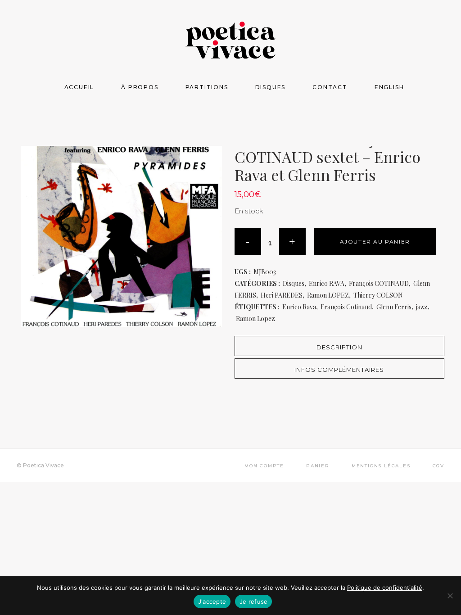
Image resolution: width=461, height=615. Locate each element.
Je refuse (253, 601)
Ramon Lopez (255, 318)
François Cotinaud (346, 307)
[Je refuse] (449, 595)
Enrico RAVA (326, 283)
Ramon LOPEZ (328, 295)
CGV (438, 466)
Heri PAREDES (282, 295)
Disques (293, 283)
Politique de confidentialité (384, 587)
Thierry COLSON (378, 295)
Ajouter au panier (375, 241)
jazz (422, 307)
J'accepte (212, 601)
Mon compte (264, 466)
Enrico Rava (299, 307)
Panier (318, 466)
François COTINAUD (379, 283)
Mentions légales (381, 466)
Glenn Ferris (393, 307)
